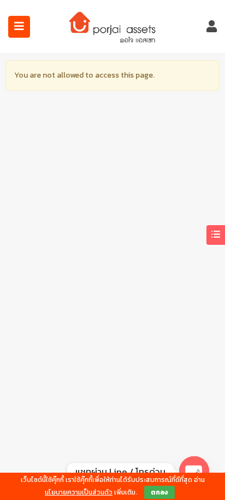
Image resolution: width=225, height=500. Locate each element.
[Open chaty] (194, 471)
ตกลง (159, 492)
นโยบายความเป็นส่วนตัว (78, 492)
